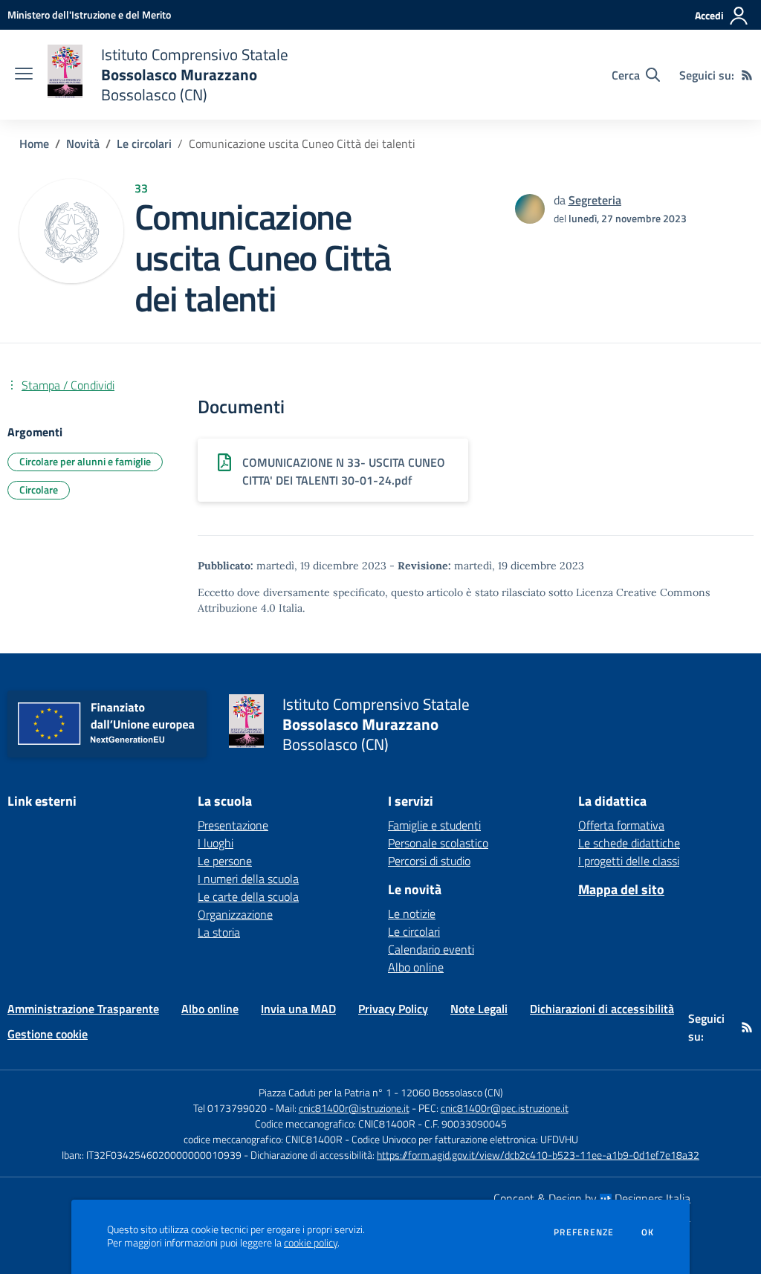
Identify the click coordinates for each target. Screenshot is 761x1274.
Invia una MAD (298, 1009)
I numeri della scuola (248, 878)
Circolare (38, 489)
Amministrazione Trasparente (83, 1009)
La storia (219, 932)
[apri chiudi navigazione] (24, 75)
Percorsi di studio (429, 861)
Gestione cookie (47, 1034)
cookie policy (310, 1243)
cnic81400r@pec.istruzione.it (505, 1108)
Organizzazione (235, 914)
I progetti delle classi (628, 861)
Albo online (416, 967)
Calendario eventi (431, 949)
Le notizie (411, 913)
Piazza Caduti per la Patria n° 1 (325, 1092)
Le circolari (144, 143)
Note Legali (479, 1009)
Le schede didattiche (629, 843)
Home (34, 143)
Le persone (225, 861)
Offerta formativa (621, 825)
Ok (648, 1232)
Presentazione (233, 825)
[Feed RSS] (747, 75)
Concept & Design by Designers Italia (591, 1198)
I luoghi (215, 843)
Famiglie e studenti (434, 825)
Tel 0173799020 (230, 1108)
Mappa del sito (621, 889)
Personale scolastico (438, 843)
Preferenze (584, 1232)
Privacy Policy (393, 1009)
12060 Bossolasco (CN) (452, 1092)
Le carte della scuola (248, 896)
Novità (83, 143)
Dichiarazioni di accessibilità (602, 1009)
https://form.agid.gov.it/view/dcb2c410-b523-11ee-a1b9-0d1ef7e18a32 (538, 1155)
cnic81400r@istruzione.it (354, 1108)
